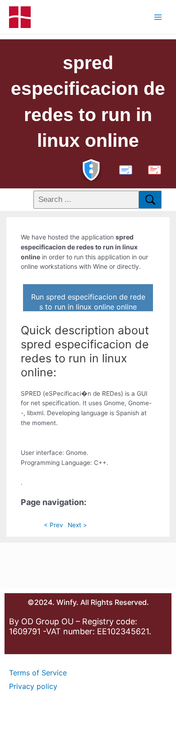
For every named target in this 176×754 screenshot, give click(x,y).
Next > (77, 525)
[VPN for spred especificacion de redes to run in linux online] (91, 169)
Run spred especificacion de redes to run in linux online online (88, 301)
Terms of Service (38, 672)
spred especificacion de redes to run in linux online (88, 101)
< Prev (53, 525)
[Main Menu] (158, 17)
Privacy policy (33, 686)
